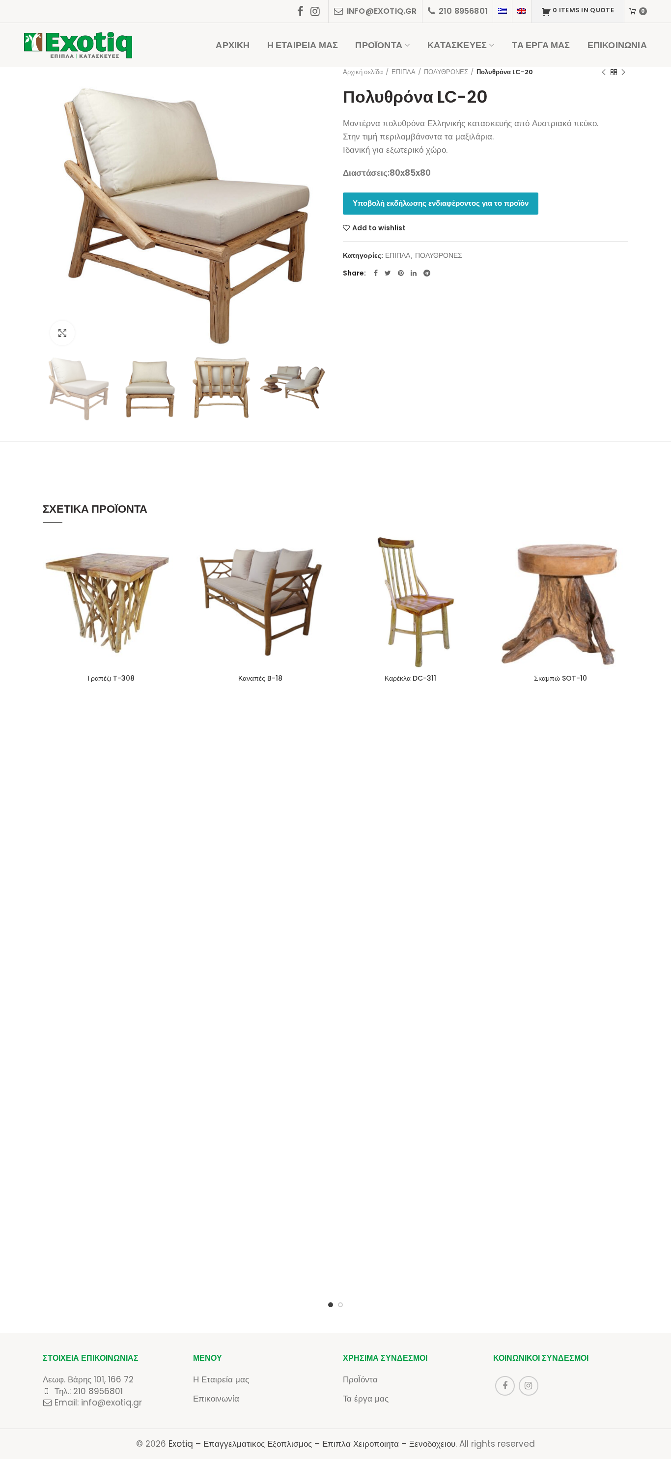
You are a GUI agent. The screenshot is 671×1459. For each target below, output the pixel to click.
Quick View (171, 571)
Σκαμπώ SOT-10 (560, 678)
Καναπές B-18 (260, 678)
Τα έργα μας (366, 1398)
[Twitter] (387, 273)
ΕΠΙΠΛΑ (403, 72)
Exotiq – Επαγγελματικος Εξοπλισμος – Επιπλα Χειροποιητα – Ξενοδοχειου (311, 1444)
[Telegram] (427, 273)
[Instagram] (315, 11)
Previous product (604, 72)
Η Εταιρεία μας (221, 1379)
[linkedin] (413, 273)
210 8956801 (98, 1391)
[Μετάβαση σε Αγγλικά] (521, 11)
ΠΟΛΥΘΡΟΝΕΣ (446, 72)
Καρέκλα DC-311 (410, 678)
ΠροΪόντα (360, 1379)
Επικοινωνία (216, 1398)
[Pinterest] (400, 273)
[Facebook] (300, 11)
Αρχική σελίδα (363, 72)
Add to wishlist (379, 227)
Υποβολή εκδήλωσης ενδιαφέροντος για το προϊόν (441, 203)
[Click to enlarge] (62, 333)
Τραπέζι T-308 (110, 678)
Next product (623, 72)
